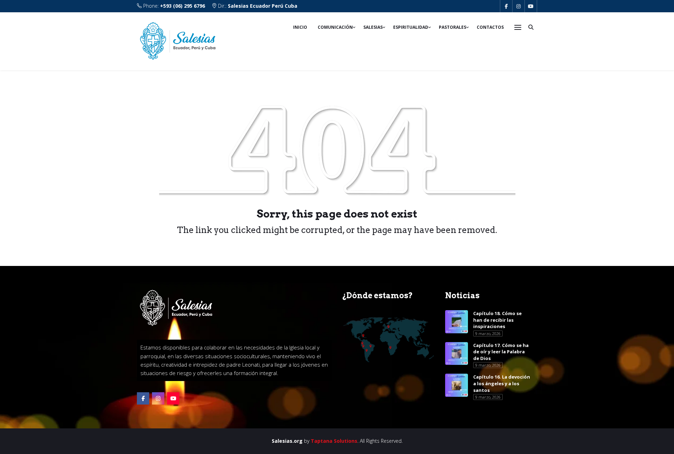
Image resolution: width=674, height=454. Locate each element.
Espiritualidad (410, 27)
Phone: (173, 5)
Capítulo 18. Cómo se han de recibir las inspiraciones (497, 319)
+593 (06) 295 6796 (182, 5)
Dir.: (257, 5)
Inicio (300, 27)
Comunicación (335, 27)
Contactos (490, 27)
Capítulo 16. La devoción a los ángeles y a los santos (501, 383)
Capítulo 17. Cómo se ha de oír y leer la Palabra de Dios (501, 351)
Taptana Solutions (334, 441)
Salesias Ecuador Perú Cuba (262, 5)
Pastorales (452, 27)
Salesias (373, 27)
